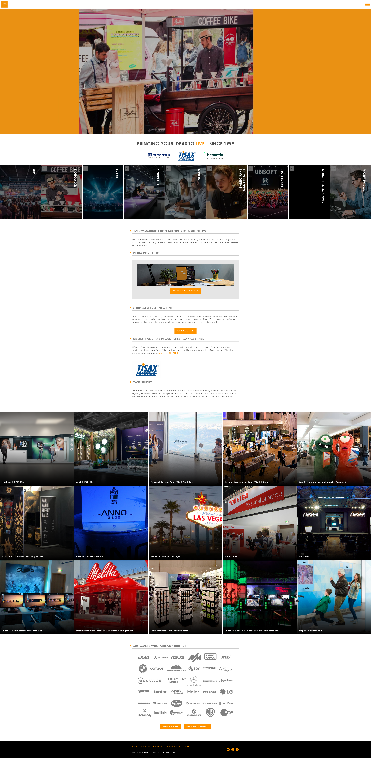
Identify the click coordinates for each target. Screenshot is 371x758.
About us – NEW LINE (168, 353)
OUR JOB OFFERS (185, 331)
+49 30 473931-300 (170, 726)
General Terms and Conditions (147, 746)
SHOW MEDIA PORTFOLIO (185, 290)
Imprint (186, 746)
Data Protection (173, 746)
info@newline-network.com (197, 726)
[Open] (367, 4)
